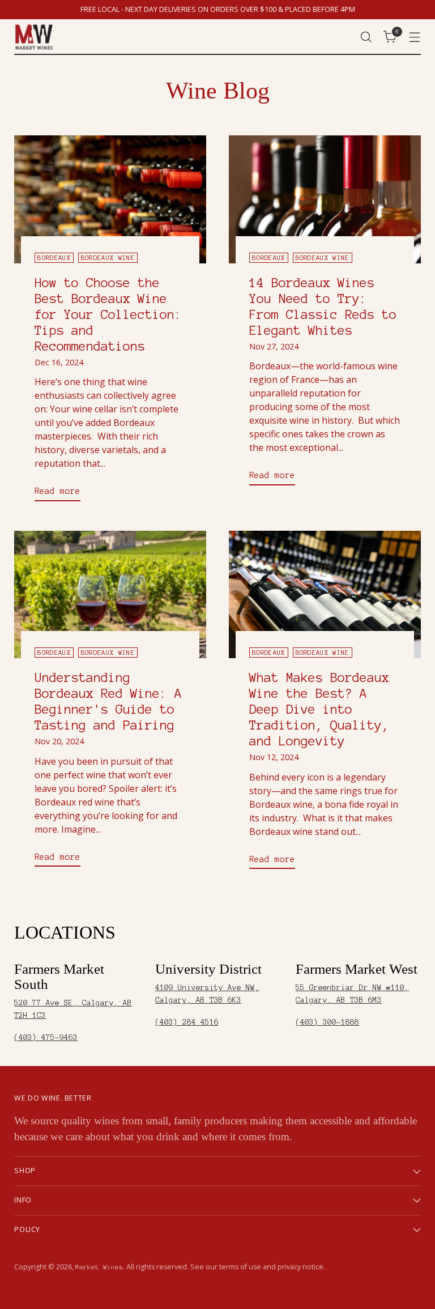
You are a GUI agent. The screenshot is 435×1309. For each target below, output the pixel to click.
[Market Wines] (34, 37)
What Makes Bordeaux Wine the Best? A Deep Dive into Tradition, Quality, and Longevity (319, 709)
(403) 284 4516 (187, 1022)
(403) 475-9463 (46, 1037)
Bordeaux (54, 257)
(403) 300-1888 (327, 1022)
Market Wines (99, 1267)
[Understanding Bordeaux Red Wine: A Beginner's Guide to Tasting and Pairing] (110, 595)
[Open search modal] (366, 37)
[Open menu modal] (415, 37)
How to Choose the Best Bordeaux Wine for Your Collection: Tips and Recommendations (108, 314)
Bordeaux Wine (108, 257)
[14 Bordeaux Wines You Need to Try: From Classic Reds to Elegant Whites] (325, 199)
